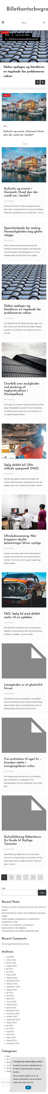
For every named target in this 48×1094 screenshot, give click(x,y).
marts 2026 (11, 960)
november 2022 (12, 1043)
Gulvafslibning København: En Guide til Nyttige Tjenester (22, 840)
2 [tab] (24, 144)
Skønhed (9, 1071)
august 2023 (11, 1022)
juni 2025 (10, 972)
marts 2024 (11, 1002)
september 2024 (13, 987)
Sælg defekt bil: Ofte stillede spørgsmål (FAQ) (20, 931)
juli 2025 (9, 969)
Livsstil (9, 1065)
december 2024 (12, 981)
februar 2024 (11, 1005)
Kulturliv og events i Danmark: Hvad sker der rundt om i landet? (20, 72)
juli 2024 (9, 993)
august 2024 (11, 990)
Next (42, 82)
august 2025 (11, 966)
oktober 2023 (11, 1017)
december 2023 (12, 1011)
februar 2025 (11, 978)
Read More (14, 82)
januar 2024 (11, 1007)
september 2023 (13, 1019)
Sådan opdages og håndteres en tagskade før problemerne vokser (22, 309)
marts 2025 (11, 975)
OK (28, 1087)
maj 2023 (10, 1031)
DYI (7, 1059)
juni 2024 (10, 996)
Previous (37, 82)
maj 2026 (10, 957)
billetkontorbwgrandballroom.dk (23, 39)
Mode (8, 1068)
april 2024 (10, 999)
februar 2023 (11, 1040)
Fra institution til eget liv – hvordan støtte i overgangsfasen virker (22, 763)
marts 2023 (11, 1037)
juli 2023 (9, 1025)
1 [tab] (21, 144)
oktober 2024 (11, 984)
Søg (3, 888)
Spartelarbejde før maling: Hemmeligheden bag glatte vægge (23, 232)
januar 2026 (11, 963)
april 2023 (10, 1034)
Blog (7, 35)
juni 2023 (10, 1028)
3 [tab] (26, 144)
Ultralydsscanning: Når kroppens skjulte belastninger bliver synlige (22, 539)
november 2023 (12, 1013)
